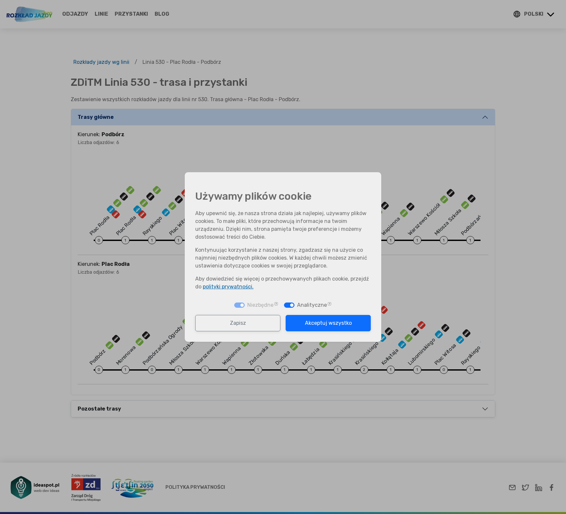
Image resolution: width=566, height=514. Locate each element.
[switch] (289, 305)
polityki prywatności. (228, 287)
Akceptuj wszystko (328, 323)
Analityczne (312, 305)
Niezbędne (260, 305)
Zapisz (238, 323)
